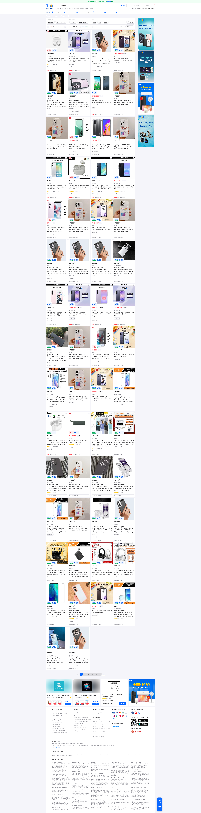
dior (57, 754)
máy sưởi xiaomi (141, 806)
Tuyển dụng (77, 715)
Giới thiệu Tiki (77, 712)
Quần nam (80, 773)
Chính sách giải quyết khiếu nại (81, 721)
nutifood (110, 754)
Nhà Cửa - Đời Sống (96, 787)
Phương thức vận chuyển (57, 720)
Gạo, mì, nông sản (59, 779)
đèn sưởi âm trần (137, 809)
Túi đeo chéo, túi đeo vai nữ (78, 801)
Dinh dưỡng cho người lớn (60, 768)
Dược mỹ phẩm (64, 804)
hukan (62, 755)
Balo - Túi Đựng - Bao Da (139, 792)
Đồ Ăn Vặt (96, 804)
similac (137, 754)
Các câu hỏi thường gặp (57, 715)
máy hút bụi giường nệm (139, 806)
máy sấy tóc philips (140, 802)
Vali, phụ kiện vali (105, 765)
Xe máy (115, 802)
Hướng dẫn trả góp (56, 726)
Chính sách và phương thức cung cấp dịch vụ (101, 729)
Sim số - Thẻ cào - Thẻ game (122, 796)
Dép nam (79, 794)
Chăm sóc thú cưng (95, 801)
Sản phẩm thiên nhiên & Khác (60, 800)
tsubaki (72, 755)
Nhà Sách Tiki (115, 806)
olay (134, 754)
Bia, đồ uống (57, 780)
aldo (102, 754)
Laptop (104, 784)
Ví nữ (86, 801)
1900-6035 (58, 712)
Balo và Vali (94, 762)
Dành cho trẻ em (58, 782)
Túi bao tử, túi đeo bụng (83, 808)
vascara (53, 754)
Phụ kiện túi (85, 802)
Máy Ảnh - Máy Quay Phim (138, 787)
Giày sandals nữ (79, 786)
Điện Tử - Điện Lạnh (136, 762)
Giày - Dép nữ (75, 783)
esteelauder (61, 754)
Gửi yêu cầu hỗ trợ (56, 717)
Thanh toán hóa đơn (115, 791)
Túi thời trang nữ (76, 800)
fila (69, 755)
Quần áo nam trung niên (79, 779)
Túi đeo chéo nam (79, 807)
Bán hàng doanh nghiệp (79, 729)
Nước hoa (57, 803)
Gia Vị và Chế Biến (98, 803)
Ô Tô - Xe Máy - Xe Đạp (117, 799)
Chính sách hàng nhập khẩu (58, 728)
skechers (98, 754)
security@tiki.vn (63, 732)
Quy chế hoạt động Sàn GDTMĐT (100, 712)
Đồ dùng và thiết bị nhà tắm (100, 792)
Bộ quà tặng (98, 807)
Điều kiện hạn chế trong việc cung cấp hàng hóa (101, 722)
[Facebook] (132, 712)
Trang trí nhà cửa (95, 789)
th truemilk (67, 754)
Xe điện (124, 801)
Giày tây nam (81, 793)
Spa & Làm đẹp (120, 792)
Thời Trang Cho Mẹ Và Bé (57, 763)
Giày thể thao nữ (142, 782)
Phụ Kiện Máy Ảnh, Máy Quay (137, 789)
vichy (66, 755)
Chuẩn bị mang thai (59, 771)
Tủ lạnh (135, 765)
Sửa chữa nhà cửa (98, 790)
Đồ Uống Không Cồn (99, 806)
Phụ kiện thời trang (96, 767)
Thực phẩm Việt (63, 777)
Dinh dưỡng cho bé (58, 767)
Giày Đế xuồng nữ (80, 789)
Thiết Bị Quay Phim (139, 795)
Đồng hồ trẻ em (106, 776)
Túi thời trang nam (77, 805)
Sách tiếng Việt (114, 808)
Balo (92, 763)
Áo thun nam (74, 773)
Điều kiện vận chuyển (79, 730)
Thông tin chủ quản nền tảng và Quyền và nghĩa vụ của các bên (102, 735)
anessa (126, 754)
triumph (105, 754)
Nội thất (98, 791)
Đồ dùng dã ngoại (140, 774)
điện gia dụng (60, 8)
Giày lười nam (75, 793)
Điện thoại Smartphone (57, 789)
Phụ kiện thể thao (140, 775)
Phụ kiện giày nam (78, 796)
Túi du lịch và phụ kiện (99, 763)
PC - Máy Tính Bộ (98, 784)
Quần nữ (81, 763)
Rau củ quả (56, 777)
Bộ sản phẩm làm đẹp (60, 804)
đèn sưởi (138, 801)
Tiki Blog (76, 714)
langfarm (59, 755)
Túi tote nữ (80, 802)
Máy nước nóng (139, 767)
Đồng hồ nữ (99, 775)
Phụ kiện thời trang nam (99, 770)
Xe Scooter (123, 802)
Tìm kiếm (123, 5)
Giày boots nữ (77, 787)
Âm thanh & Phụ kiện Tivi (136, 763)
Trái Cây (54, 775)
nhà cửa (82, 8)
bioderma (87, 754)
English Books (119, 809)
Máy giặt (135, 766)
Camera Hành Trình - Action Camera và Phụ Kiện (139, 791)
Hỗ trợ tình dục (63, 803)
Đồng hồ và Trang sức (97, 773)
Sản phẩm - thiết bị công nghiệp (120, 772)
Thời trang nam (76, 771)
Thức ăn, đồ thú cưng (59, 783)
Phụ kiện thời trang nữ (96, 769)
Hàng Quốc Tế (115, 762)
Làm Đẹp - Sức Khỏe (57, 794)
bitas (146, 754)
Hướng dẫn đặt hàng (56, 719)
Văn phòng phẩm (122, 808)
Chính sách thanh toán (98, 725)
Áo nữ (73, 763)
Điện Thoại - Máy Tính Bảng (59, 787)
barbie (72, 754)
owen (76, 754)
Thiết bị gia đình (64, 809)
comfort (142, 754)
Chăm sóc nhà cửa (60, 784)
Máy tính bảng (58, 791)
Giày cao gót (74, 785)
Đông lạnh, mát (61, 778)
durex (83, 754)
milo (94, 754)
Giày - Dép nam (76, 791)
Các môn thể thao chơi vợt (140, 780)
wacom (122, 754)
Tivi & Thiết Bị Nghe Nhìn (119, 773)
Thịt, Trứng (58, 775)
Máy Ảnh (143, 796)
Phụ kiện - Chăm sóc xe (116, 801)
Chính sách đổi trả (56, 724)
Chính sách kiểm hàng (57, 722)
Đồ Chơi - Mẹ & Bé (57, 762)
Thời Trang (123, 763)
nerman (118, 754)
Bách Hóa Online (96, 799)
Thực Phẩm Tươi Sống (58, 774)
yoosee (131, 754)
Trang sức (93, 775)
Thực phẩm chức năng (59, 797)
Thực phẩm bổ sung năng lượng (140, 783)
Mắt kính (104, 769)
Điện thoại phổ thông (59, 790)
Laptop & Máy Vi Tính (122, 771)
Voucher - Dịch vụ (116, 789)
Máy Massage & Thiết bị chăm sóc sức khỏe (61, 799)
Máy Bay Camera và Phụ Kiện (139, 796)
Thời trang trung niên (79, 768)
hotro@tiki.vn (63, 730)
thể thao (91, 8)
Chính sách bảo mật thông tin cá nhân (82, 719)
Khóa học (123, 791)
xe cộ (66, 8)
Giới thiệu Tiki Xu (78, 725)
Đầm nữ (76, 763)
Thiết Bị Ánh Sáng (140, 790)
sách (86, 8)
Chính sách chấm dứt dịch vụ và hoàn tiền (101, 732)
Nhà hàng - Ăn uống (118, 794)
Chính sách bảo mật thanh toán (81, 717)
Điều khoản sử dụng (78, 723)
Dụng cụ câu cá (137, 778)
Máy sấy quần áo (138, 768)
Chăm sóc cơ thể (58, 798)
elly (91, 754)
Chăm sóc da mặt (56, 796)
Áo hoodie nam (77, 775)
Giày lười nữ (83, 787)
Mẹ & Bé (120, 768)
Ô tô (119, 802)
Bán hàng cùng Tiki (97, 714)
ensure (79, 754)
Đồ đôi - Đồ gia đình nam (81, 777)
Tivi (134, 767)
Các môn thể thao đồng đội (140, 779)
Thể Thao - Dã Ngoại (137, 771)
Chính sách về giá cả (98, 719)
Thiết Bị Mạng (99, 783)
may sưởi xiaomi (138, 804)
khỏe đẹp (76, 8)
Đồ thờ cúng (96, 795)
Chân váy (81, 766)
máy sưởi (133, 801)
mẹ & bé (71, 8)
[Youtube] (136, 712)
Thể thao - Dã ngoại (117, 766)
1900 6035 (58, 747)
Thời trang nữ (75, 762)
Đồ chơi (66, 763)
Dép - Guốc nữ (81, 785)
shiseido (54, 755)
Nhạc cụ (102, 795)
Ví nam (73, 807)
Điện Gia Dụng (56, 807)
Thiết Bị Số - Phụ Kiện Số (118, 778)
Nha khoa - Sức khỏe (119, 795)
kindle (114, 754)
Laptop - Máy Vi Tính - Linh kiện (100, 779)
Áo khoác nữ (82, 765)
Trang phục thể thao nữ (136, 773)
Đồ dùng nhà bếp (56, 809)
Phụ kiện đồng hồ (98, 776)
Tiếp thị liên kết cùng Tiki (80, 727)
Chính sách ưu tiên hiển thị (99, 726)
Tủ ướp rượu (145, 768)
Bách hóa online (118, 770)
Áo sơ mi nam (80, 774)
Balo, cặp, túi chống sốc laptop (100, 764)
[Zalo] (139, 712)
